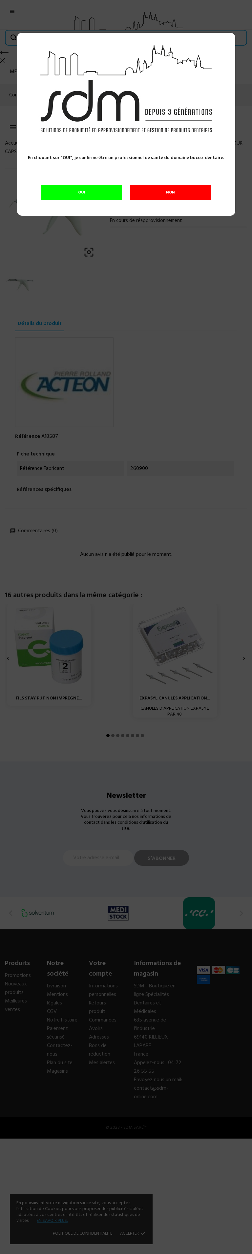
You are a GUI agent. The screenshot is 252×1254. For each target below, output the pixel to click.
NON (170, 192)
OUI (81, 192)
